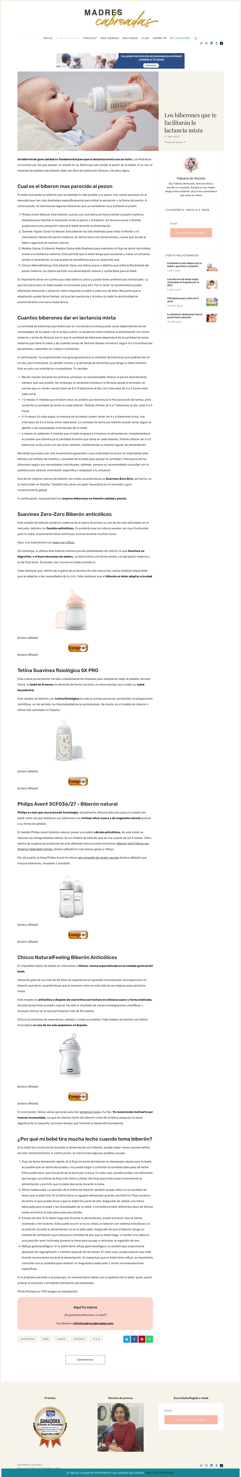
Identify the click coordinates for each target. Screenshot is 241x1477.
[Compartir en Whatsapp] (149, 1339)
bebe (46, 1338)
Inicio (47, 38)
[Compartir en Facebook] (134, 1339)
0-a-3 (96, 1338)
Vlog (145, 38)
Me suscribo (180, 38)
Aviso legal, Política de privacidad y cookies (39, 1468)
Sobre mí (160, 38)
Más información (163, 1472)
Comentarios (85, 1359)
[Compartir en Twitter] (126, 1339)
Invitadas (130, 38)
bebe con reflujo (63, 542)
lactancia (79, 1338)
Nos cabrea (110, 38)
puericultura (28, 1338)
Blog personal (68, 38)
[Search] (196, 38)
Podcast (90, 38)
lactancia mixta (90, 1112)
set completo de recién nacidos (98, 857)
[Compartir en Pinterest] (141, 1339)
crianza (61, 1338)
